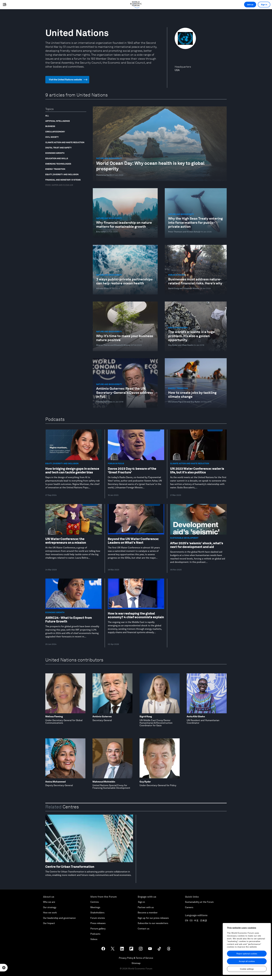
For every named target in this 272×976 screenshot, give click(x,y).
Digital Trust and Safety (58, 148)
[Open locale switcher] (4, 967)
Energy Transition (55, 169)
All (47, 115)
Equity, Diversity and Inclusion (61, 174)
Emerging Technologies (58, 164)
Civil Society (52, 137)
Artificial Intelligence (57, 121)
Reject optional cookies (246, 953)
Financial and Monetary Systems (63, 180)
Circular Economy (55, 132)
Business (50, 126)
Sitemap (136, 963)
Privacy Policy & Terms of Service (136, 958)
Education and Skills (56, 158)
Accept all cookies (247, 961)
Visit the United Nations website (65, 79)
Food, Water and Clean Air (59, 185)
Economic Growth (54, 153)
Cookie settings (247, 969)
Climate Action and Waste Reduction (64, 142)
